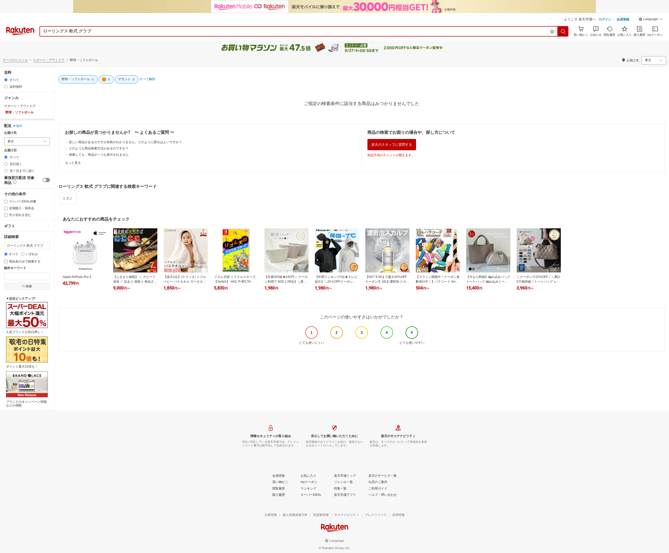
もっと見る (73, 163)
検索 (29, 286)
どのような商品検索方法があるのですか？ (99, 148)
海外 (19, 126)
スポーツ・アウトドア (49, 60)
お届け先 (10, 133)
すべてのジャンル (15, 60)
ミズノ (67, 198)
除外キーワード (15, 268)
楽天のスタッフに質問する (391, 145)
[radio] (6, 80)
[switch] (46, 180)
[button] (651, 20)
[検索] (563, 31)
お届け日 (10, 150)
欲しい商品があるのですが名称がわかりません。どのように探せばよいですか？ (125, 142)
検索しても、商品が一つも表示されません (99, 154)
